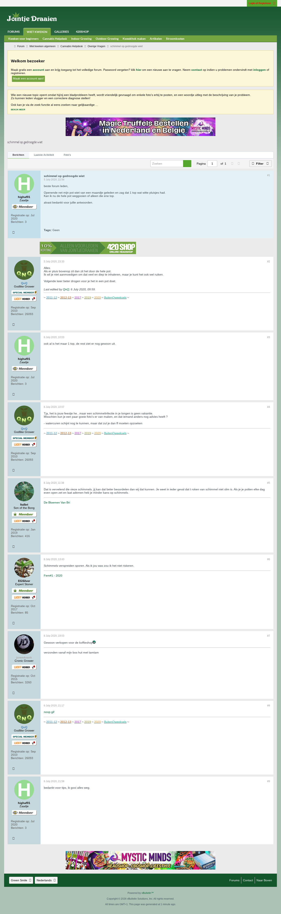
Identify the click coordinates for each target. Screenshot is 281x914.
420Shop (82, 31)
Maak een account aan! (28, 78)
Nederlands (44, 880)
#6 (268, 559)
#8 (268, 705)
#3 (268, 337)
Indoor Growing (81, 38)
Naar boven (264, 880)
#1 (268, 175)
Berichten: (17, 221)
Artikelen (156, 38)
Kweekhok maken (134, 38)
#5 (268, 482)
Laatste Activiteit (44, 154)
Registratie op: (20, 215)
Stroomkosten (175, 38)
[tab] (18, 155)
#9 (268, 781)
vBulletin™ (148, 893)
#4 (268, 407)
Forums (14, 31)
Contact (248, 880)
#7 (268, 635)
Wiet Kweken (37, 32)
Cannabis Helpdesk (55, 38)
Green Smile (19, 880)
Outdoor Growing (107, 38)
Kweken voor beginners (23, 38)
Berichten (18, 154)
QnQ (66, 289)
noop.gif (49, 712)
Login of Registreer (260, 3)
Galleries (61, 31)
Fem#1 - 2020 (53, 575)
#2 (268, 261)
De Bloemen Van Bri (57, 502)
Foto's (67, 154)
